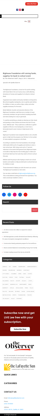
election (5, 277)
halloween (6, 280)
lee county (5, 284)
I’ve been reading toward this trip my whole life (17, 252)
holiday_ (24, 280)
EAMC (24, 273)
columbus (13, 273)
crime (19, 273)
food (16, 277)
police (31, 287)
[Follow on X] (23, 10)
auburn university (32, 266)
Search (35, 210)
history (18, 280)
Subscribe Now (20, 329)
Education (31, 78)
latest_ (31, 280)
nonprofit (5, 287)
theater (29, 295)
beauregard (12, 270)
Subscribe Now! (31, 4)
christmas (26, 270)
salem (23, 291)
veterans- (19, 298)
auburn (14, 266)
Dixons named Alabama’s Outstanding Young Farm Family (20, 248)
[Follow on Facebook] (17, 10)
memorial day (14, 284)
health (12, 280)
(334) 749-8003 (8, 403)
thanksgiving (21, 295)
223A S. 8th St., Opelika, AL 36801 (14, 409)
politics (5, 291)
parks (26, 287)
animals (5, 266)
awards (5, 270)
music (30, 284)
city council (6, 273)
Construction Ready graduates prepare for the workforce (20, 243)
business (19, 270)
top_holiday (6, 298)
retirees (17, 291)
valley (13, 298)
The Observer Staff (11, 78)
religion (11, 291)
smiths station (7, 295)
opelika (12, 287)
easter (30, 273)
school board (30, 291)
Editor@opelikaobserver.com (16, 398)
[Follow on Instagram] (20, 10)
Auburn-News (21, 266)
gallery (28, 277)
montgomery (23, 284)
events (11, 277)
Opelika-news (19, 287)
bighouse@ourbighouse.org (27, 173)
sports (14, 295)
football (21, 277)
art (10, 266)
